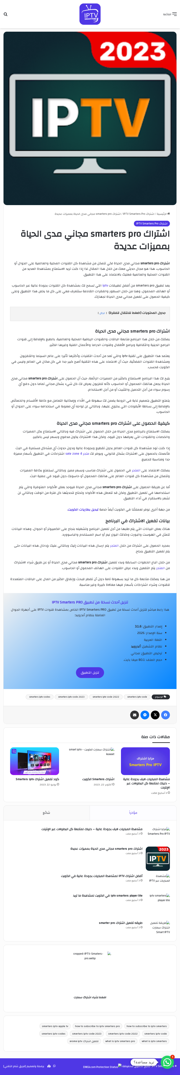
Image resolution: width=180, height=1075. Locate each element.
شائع (46, 813)
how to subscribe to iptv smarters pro (97, 1026)
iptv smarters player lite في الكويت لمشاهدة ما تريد (107, 896)
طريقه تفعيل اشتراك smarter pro (120, 923)
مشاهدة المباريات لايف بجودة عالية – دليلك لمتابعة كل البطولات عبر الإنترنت (146, 783)
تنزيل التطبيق (90, 673)
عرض (102, 313)
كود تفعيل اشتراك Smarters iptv (37, 779)
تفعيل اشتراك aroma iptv (84, 1041)
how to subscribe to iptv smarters (147, 1026)
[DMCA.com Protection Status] (102, 1067)
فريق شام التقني (14, 1066)
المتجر (135, 470)
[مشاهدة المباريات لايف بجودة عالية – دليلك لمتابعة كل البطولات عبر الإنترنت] (145, 761)
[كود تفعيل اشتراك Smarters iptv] (34, 761)
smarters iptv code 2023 (71, 697)
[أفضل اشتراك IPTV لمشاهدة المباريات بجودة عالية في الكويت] (158, 882)
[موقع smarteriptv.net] (90, 14)
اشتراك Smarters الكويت (98, 779)
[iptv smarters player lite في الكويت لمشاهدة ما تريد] (158, 905)
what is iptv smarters (154, 1041)
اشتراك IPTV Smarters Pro (138, 214)
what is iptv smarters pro (120, 1041)
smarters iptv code (137, 697)
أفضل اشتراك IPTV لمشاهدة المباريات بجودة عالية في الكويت (101, 876)
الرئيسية (162, 214)
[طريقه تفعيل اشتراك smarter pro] (158, 928)
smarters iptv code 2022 (106, 697)
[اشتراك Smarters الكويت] (90, 761)
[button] (167, 1062)
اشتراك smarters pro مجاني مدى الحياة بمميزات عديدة (106, 849)
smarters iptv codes (39, 697)
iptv (105, 286)
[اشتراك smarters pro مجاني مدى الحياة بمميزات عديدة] (158, 859)
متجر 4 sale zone (77, 454)
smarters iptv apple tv (55, 1026)
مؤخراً (133, 813)
